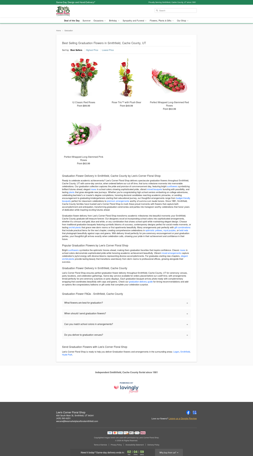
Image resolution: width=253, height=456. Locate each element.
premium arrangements (118, 200)
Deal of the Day (72, 20)
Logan (176, 351)
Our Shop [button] (182, 20)
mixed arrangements (171, 252)
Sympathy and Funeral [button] (134, 20)
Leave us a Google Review (183, 418)
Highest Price (92, 50)
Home (58, 30)
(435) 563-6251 (63, 418)
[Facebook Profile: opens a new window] (188, 412)
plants (72, 192)
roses (93, 189)
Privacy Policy (116, 445)
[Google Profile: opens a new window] (195, 412)
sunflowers (172, 186)
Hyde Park (67, 354)
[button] (245, 443)
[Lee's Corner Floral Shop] (77, 11)
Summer (87, 20)
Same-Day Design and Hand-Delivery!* (75, 2)
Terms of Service (100, 445)
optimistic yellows (153, 230)
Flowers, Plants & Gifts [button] (161, 20)
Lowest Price (108, 50)
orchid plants (75, 227)
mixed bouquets (154, 189)
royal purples (169, 230)
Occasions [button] (99, 20)
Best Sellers (76, 50)
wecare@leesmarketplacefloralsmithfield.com (77, 421)
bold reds (183, 230)
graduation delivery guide (141, 281)
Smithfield (185, 351)
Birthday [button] (113, 20)
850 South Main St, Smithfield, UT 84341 (75, 415)
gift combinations (182, 227)
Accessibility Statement (134, 445)
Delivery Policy (153, 445)
